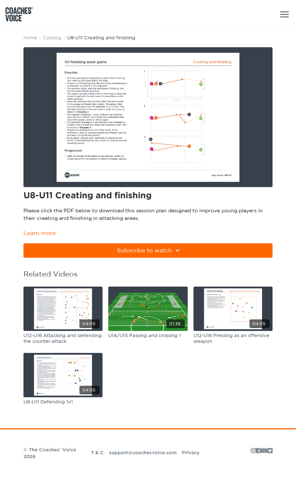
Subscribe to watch (144, 250)
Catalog (52, 38)
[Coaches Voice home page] (21, 14)
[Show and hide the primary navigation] (284, 14)
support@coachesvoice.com (143, 453)
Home (30, 38)
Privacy (191, 453)
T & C (97, 453)
